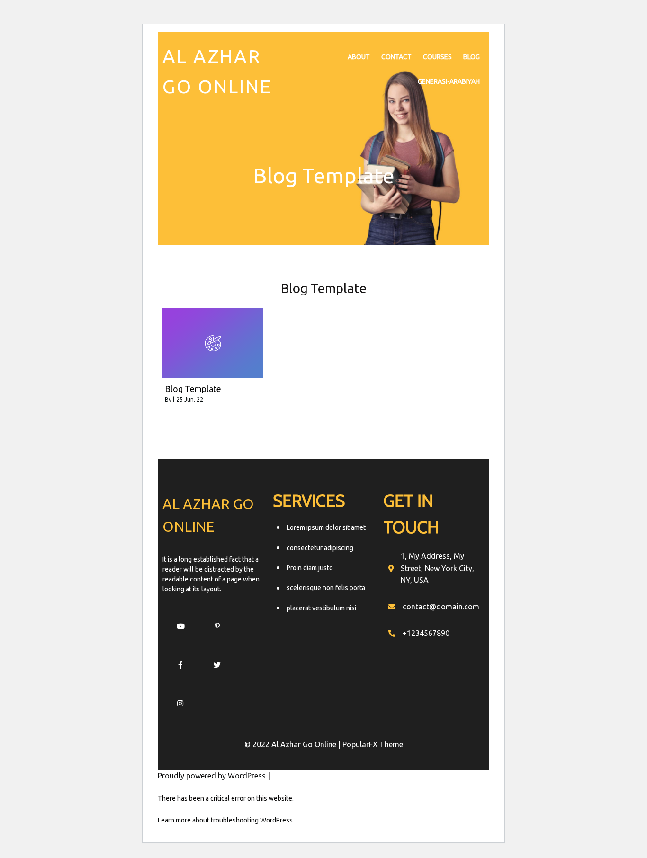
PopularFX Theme (372, 744)
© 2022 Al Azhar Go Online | (293, 744)
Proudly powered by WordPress (213, 775)
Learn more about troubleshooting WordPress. (226, 820)
